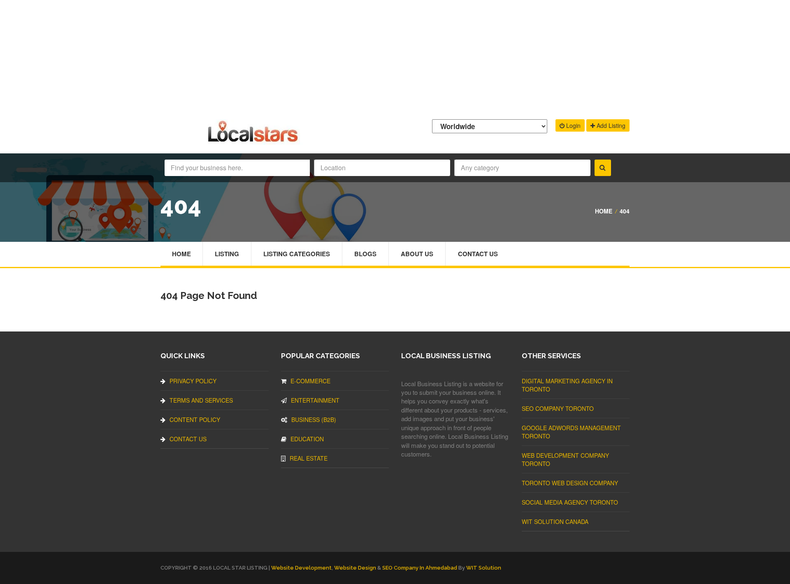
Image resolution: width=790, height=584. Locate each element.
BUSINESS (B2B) (313, 419)
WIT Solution (483, 568)
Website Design (355, 568)
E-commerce (310, 381)
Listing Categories (296, 253)
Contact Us (478, 253)
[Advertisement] (395, 57)
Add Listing (610, 125)
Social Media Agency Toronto (570, 502)
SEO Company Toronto (558, 408)
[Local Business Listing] (254, 140)
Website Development (301, 568)
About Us (417, 253)
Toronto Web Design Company (570, 483)
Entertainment (315, 400)
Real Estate (309, 458)
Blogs (365, 253)
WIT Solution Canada (555, 521)
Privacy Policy (193, 381)
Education (307, 439)
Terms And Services (201, 400)
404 (625, 211)
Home (603, 211)
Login (573, 125)
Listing (227, 253)
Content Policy (195, 419)
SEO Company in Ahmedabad (419, 568)
